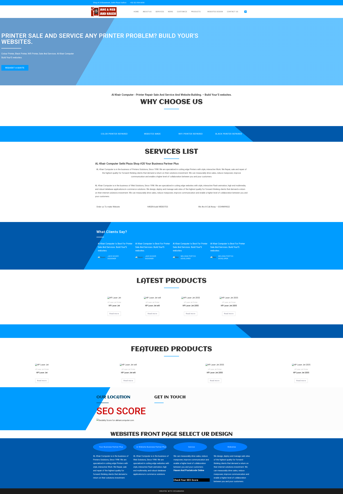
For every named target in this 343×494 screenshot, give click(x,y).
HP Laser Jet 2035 (229, 306)
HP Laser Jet (114, 306)
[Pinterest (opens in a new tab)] (241, 2)
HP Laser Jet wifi (152, 306)
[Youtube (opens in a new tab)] (248, 2)
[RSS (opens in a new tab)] (251, 2)
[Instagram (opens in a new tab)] (245, 2)
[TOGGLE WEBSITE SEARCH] (251, 11)
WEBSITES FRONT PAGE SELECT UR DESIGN (171, 434)
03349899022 (178, 491)
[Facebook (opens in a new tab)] (238, 2)
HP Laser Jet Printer (114, 302)
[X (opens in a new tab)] (235, 2)
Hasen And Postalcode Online (189, 470)
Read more (114, 314)
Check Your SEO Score (186, 480)
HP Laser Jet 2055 (191, 306)
